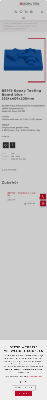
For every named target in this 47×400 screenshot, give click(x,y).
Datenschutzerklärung (35, 376)
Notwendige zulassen (23, 388)
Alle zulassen (23, 393)
